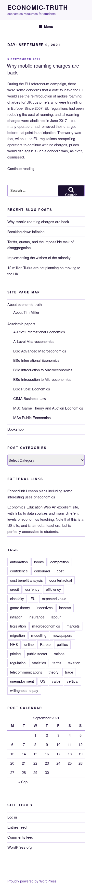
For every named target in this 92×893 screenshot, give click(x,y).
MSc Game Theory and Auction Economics (48, 407)
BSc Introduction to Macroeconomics (43, 369)
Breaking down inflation (25, 231)
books (39, 561)
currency (32, 589)
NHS (14, 644)
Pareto (45, 644)
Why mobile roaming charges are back (43, 69)
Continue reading (20, 168)
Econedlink (16, 490)
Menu (48, 26)
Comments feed (20, 837)
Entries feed (16, 827)
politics (62, 644)
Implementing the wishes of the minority (39, 257)
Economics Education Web (29, 506)
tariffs (57, 662)
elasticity (17, 598)
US (42, 681)
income (65, 607)
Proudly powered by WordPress (31, 881)
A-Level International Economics (39, 331)
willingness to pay (24, 690)
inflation (16, 616)
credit (14, 589)
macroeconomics (46, 625)
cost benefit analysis (26, 580)
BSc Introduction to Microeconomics (42, 379)
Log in (12, 817)
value (56, 681)
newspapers (62, 635)
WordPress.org (19, 847)
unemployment (22, 681)
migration (17, 635)
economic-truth (37, 7)
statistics (39, 662)
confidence (19, 570)
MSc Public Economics (32, 417)
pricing (15, 653)
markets (73, 625)
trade (69, 672)
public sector (37, 653)
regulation (18, 662)
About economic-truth (24, 304)
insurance (36, 616)
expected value (54, 598)
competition (59, 561)
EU (33, 598)
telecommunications (26, 672)
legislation (18, 625)
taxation (74, 662)
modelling (38, 635)
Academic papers (21, 323)
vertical (72, 681)
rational (59, 653)
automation (19, 561)
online (29, 644)
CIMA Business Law (29, 398)
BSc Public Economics (31, 388)
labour (56, 616)
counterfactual (60, 580)
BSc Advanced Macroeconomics (39, 350)
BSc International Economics (36, 360)
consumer (42, 570)
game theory (20, 607)
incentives (45, 607)
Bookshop (15, 429)
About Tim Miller (26, 312)
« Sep (22, 781)
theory (54, 672)
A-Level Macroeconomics (33, 341)
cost (60, 570)
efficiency (53, 589)
